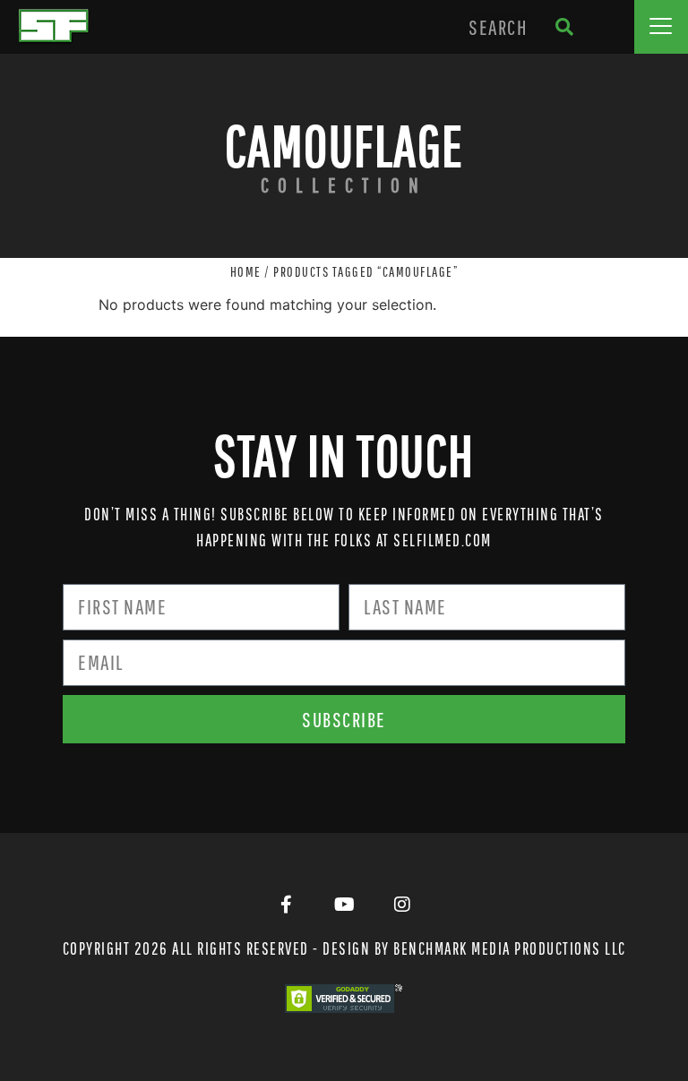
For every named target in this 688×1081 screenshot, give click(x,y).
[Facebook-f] (286, 904)
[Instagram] (402, 904)
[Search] (565, 26)
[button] (661, 27)
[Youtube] (344, 904)
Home (246, 271)
